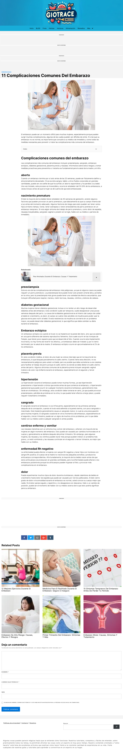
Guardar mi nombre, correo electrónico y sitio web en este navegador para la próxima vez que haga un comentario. (42, 702)
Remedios (81, 28)
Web (3, 692)
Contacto (25, 723)
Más (88, 28)
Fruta (44, 28)
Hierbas (51, 28)
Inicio (32, 28)
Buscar (65, 723)
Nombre (5, 672)
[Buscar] (116, 727)
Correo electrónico (10, 682)
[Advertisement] (61, 512)
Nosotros (33, 723)
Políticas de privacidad (11, 723)
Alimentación (70, 28)
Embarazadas (6, 72)
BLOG (38, 28)
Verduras (60, 28)
